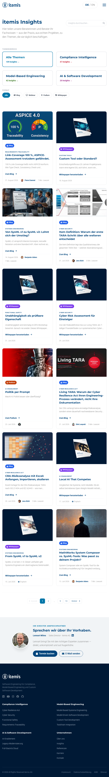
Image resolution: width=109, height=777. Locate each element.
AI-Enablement (8, 739)
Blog (18, 95)
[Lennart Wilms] (20, 640)
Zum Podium (11, 418)
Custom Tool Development (68, 720)
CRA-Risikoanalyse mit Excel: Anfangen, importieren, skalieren (27, 477)
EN (93, 4)
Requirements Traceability (13, 725)
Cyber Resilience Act (11, 710)
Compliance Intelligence (15, 704)
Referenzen (62, 748)
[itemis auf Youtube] (8, 697)
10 (66, 601)
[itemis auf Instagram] (13, 697)
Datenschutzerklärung (82, 772)
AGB (96, 772)
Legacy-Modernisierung (12, 743)
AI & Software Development (16, 732)
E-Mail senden (72, 653)
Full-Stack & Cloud (10, 748)
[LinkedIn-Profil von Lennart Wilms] (73, 635)
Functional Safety (10, 720)
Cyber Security (8, 715)
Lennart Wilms (39, 635)
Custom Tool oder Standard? (78, 158)
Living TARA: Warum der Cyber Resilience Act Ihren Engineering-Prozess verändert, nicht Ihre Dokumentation (81, 397)
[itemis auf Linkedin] (3, 697)
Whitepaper (62, 95)
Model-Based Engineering (70, 704)
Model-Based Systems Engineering (72, 710)
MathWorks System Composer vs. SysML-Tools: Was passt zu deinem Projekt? (79, 556)
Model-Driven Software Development (73, 715)
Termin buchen (46, 653)
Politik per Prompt (17, 392)
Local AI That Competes (75, 479)
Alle (6, 95)
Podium (46, 95)
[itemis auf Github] (22, 697)
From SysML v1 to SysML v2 (23, 556)
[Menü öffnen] (105, 5)
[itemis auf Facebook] (17, 697)
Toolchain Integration (66, 725)
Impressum (66, 772)
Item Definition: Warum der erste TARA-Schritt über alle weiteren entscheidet (81, 235)
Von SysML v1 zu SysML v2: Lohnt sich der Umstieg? (27, 233)
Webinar (32, 95)
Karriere (60, 753)
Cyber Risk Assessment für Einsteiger (77, 317)
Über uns (61, 739)
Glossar (103, 772)
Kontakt (60, 758)
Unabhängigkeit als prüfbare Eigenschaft (24, 317)
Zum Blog (9, 174)
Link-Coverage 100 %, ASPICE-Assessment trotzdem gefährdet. (27, 157)
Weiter (74, 601)
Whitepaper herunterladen (71, 174)
